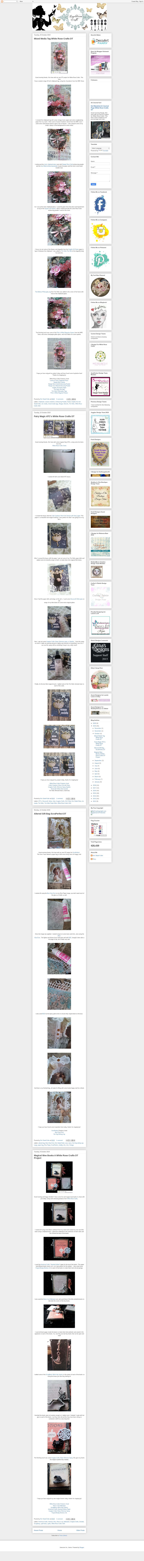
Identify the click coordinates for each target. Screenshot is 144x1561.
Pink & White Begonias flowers (65, 332)
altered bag (41, 1143)
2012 (94, 801)
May (96, 771)
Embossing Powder (61, 401)
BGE (70, 937)
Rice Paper (47, 1145)
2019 (94, 726)
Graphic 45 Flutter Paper (59, 387)
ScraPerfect (76, 852)
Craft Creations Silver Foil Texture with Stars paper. (66, 515)
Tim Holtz (72, 404)
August (97, 763)
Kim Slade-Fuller (76, 801)
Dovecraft (45, 801)
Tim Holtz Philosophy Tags (59, 391)
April (96, 774)
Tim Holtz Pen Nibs (59, 389)
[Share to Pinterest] (75, 399)
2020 (94, 723)
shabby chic (62, 1145)
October (81, 1521)
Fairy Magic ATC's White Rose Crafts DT (54, 416)
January (97, 782)
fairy (54, 801)
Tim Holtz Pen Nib (66, 251)
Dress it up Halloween (49, 1299)
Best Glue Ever (51, 893)
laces (70, 1143)
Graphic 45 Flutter (73, 249)
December (98, 728)
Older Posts (80, 1530)
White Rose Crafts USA (64, 803)
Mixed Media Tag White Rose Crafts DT (53, 38)
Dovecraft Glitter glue (77, 599)
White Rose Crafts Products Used (59, 783)
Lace (66, 1143)
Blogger (82, 1547)
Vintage (71, 1145)
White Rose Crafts (72, 1198)
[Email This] (67, 399)
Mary (94, 859)
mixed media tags (53, 404)
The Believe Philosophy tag (43, 292)
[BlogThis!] (69, 399)
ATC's (40, 801)
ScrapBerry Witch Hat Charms (59, 1507)
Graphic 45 (75, 401)
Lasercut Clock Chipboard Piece (59, 380)
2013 (94, 798)
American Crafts (43, 1521)
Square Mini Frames (59, 382)
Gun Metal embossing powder (49, 166)
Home (60, 1530)
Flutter (69, 401)
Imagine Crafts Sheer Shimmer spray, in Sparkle (60, 641)
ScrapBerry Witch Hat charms (54, 1374)
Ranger (61, 404)
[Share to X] (71, 399)
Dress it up (60, 1521)
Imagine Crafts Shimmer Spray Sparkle (59, 787)
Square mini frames (50, 208)
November (98, 731)
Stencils (66, 404)
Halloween (66, 1521)
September (98, 760)
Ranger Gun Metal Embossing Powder (59, 386)
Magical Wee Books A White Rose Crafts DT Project (99, 754)
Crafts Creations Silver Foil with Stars (59, 785)
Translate (105, 150)
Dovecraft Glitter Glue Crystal (59, 789)
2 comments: (60, 399)
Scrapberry (37, 1523)
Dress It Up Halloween (59, 1505)
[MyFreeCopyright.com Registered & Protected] (100, 812)
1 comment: (59, 798)
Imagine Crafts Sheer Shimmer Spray (62, 1458)
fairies (50, 801)
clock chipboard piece (50, 164)
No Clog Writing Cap (59, 1134)
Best (59, 935)
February (98, 779)
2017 (94, 788)
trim (67, 1145)
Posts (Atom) (63, 1535)
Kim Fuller (68, 801)
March (97, 776)
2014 (94, 796)
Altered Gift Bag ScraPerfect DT (50, 813)
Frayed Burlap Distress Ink (43, 1268)
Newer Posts (38, 1530)
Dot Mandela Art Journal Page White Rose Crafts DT (100, 108)
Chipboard (41, 401)
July (96, 766)
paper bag (40, 1145)
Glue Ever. (37, 937)
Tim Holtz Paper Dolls (50, 803)
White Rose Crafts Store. (59, 445)
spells (49, 1523)
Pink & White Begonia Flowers (59, 393)
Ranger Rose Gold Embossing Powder (59, 384)
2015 (94, 793)
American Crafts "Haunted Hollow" (50, 1264)
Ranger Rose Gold (67, 164)
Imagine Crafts (60, 801)
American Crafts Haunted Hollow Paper (59, 1509)
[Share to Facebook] (73, 399)
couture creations (50, 401)
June (96, 768)
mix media (44, 404)
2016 (94, 790)
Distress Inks (52, 1521)
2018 (94, 785)
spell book (44, 1523)
